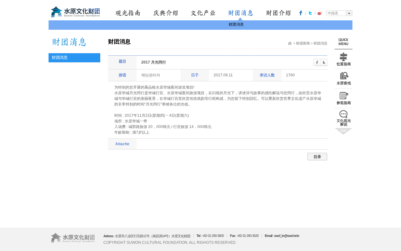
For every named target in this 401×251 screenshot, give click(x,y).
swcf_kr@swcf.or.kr (286, 236)
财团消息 (236, 24)
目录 (317, 157)
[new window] (301, 13)
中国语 (333, 13)
